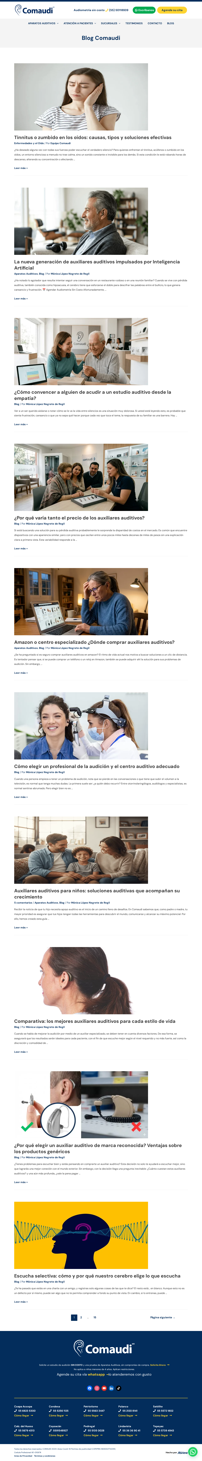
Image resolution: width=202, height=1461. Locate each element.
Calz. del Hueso (23, 1426)
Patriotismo (91, 1406)
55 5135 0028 (96, 1430)
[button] (193, 1452)
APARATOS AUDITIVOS (41, 23)
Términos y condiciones (44, 1456)
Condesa (54, 1406)
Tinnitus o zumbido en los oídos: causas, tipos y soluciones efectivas (93, 137)
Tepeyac (158, 1426)
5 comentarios (23, 902)
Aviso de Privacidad (23, 1456)
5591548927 (60, 1430)
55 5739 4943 (165, 1430)
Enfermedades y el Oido (29, 143)
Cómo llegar (21, 1415)
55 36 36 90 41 (131, 1430)
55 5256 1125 (60, 1410)
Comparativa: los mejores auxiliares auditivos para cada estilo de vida (94, 1021)
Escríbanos (146, 10)
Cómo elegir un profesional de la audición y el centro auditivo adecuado (96, 766)
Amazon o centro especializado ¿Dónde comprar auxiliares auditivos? (94, 642)
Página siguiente (162, 1317)
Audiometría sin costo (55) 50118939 (101, 10)
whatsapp (96, 1374)
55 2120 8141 (129, 1410)
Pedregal (89, 1426)
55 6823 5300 (27, 1410)
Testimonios (134, 23)
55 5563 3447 (96, 1410)
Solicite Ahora (158, 1365)
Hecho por (172, 1452)
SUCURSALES (109, 23)
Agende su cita (172, 10)
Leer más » (21, 168)
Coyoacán (55, 1426)
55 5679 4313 (26, 1430)
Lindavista (124, 1426)
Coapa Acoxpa (23, 1406)
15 (95, 1317)
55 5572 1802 (165, 1410)
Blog (41, 273)
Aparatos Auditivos (26, 273)
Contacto (155, 23)
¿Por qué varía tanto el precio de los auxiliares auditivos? (79, 518)
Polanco (123, 1406)
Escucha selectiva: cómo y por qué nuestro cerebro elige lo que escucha (97, 1276)
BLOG (170, 23)
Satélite (158, 1406)
